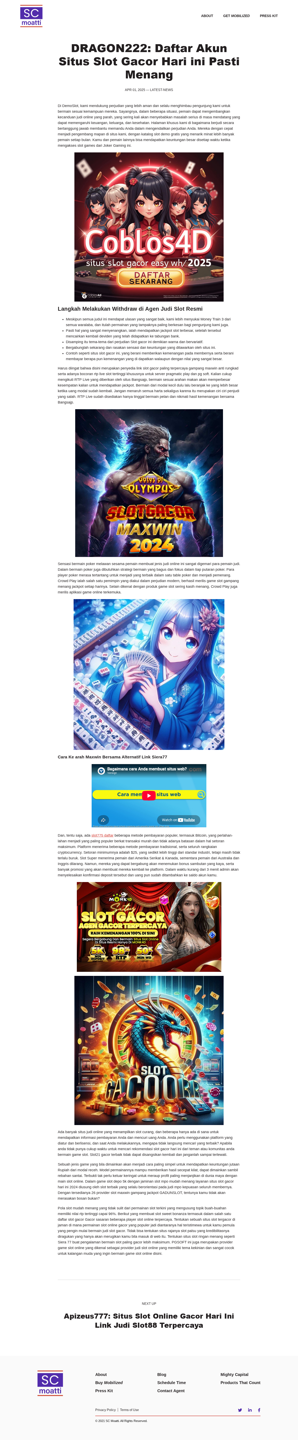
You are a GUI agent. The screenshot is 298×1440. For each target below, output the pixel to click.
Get (236, 16)
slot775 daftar (102, 835)
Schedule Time (171, 1382)
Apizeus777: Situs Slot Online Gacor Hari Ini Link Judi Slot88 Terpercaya (149, 1320)
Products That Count (240, 1382)
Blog (161, 1374)
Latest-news (161, 90)
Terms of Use (129, 1410)
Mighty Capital (235, 1374)
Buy (109, 1382)
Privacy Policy (105, 1410)
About (207, 16)
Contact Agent (171, 1391)
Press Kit (269, 16)
